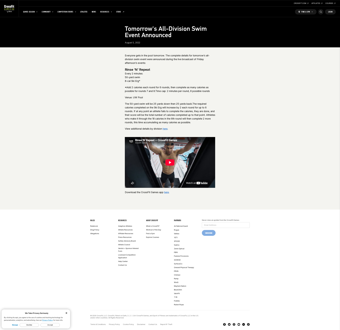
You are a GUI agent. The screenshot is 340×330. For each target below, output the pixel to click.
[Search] (320, 11)
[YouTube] (238, 325)
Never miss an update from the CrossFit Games (220, 220)
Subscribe (208, 233)
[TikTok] (248, 325)
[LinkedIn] (243, 325)
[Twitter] (229, 325)
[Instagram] (234, 325)
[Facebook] (224, 325)
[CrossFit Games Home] (9, 9)
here (165, 128)
